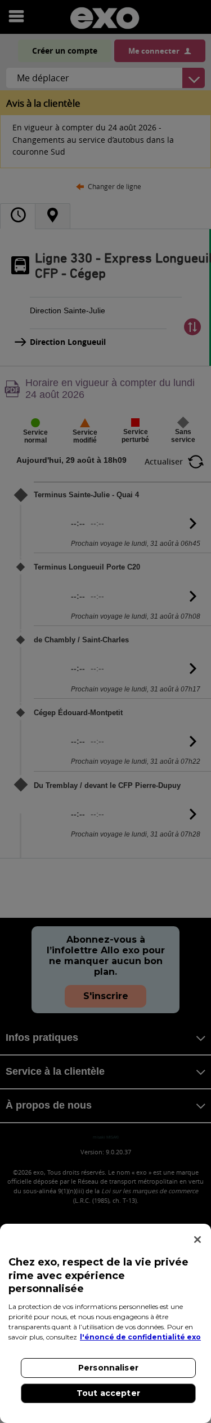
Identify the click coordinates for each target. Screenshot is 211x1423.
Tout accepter (108, 1393)
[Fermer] (197, 1239)
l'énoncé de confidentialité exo (140, 1337)
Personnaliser (108, 1368)
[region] (105, 1323)
